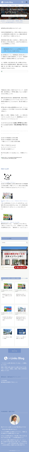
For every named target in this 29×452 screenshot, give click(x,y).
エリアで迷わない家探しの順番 (7, 337)
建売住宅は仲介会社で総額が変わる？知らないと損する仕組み (21, 318)
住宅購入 (2, 291)
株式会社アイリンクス (16, 450)
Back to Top (14, 351)
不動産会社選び (5, 312)
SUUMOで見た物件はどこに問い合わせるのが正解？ (7, 318)
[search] (27, 243)
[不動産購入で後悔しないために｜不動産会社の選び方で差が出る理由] (7, 200)
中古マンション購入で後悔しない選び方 (21, 337)
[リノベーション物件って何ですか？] (7, 181)
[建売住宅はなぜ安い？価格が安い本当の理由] (7, 221)
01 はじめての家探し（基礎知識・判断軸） (10, 5)
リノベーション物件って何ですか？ (8, 182)
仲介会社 (10, 312)
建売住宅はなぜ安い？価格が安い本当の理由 (10, 222)
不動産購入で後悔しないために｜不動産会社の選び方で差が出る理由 (14, 201)
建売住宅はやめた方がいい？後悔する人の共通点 (7, 296)
